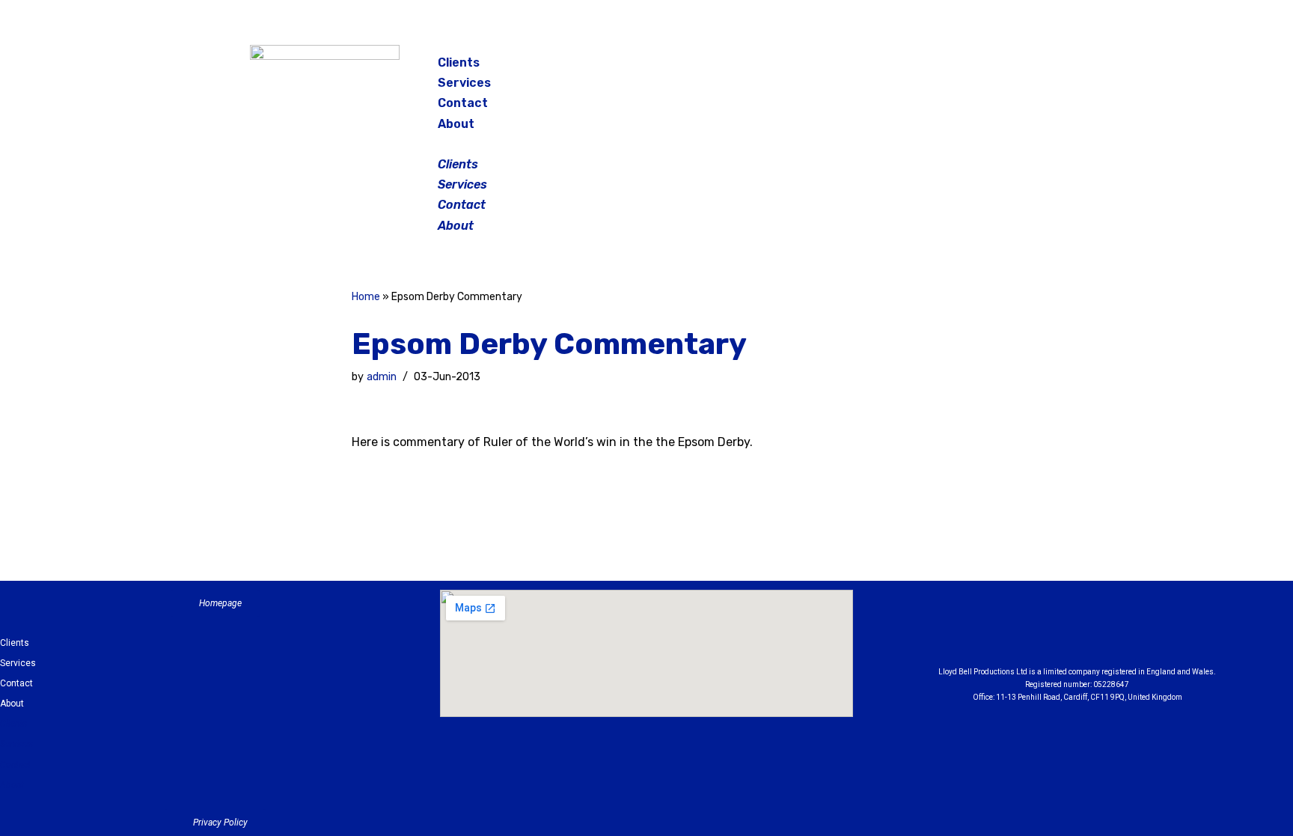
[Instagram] (963, 67)
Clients (459, 62)
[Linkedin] (1118, 631)
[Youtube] (1160, 631)
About (456, 124)
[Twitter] (1001, 67)
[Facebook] (926, 67)
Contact (463, 103)
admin (382, 376)
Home (366, 296)
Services (464, 83)
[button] (648, 144)
